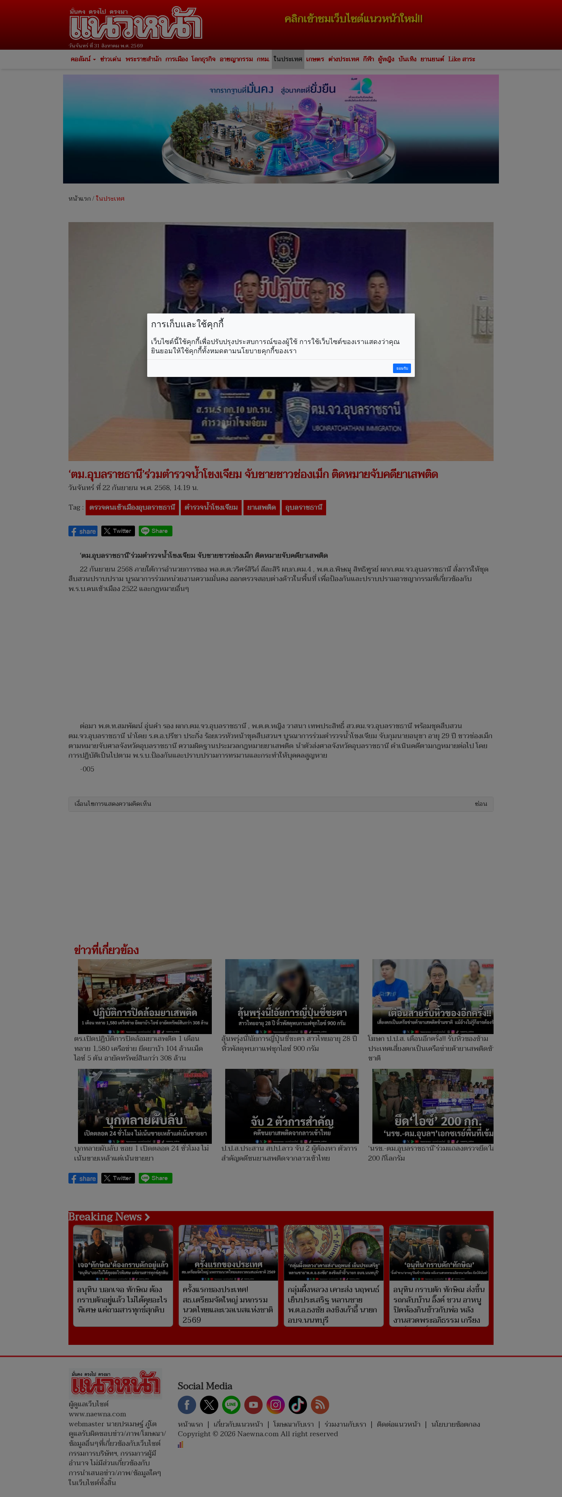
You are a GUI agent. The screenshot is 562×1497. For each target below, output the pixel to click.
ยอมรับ (402, 368)
